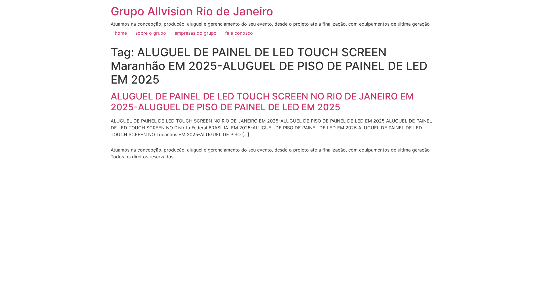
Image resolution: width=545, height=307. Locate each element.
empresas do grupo (196, 33)
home (121, 33)
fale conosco (239, 33)
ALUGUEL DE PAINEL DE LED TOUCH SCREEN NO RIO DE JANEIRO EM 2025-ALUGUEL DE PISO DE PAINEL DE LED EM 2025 (262, 102)
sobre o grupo (150, 33)
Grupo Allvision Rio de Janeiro (192, 11)
